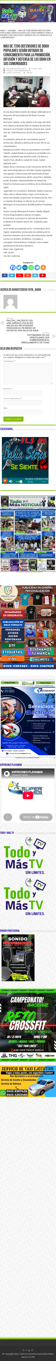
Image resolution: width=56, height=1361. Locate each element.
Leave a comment (13, 73)
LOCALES (12, 30)
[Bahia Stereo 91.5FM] (28, 12)
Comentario (9, 361)
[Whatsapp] (31, 267)
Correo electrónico (12, 398)
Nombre (7, 389)
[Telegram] (37, 267)
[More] (43, 267)
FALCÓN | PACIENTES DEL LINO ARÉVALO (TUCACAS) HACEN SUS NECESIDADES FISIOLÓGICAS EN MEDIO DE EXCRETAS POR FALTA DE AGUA (22, 324)
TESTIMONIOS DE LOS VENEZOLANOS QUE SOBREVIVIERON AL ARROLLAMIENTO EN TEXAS (35, 338)
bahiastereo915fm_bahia (16, 69)
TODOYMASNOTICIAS (22, 71)
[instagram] (32, 1350)
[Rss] (23, 1350)
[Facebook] (13, 267)
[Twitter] (19, 267)
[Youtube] (29, 1350)
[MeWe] (25, 267)
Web (5, 408)
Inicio (2, 30)
